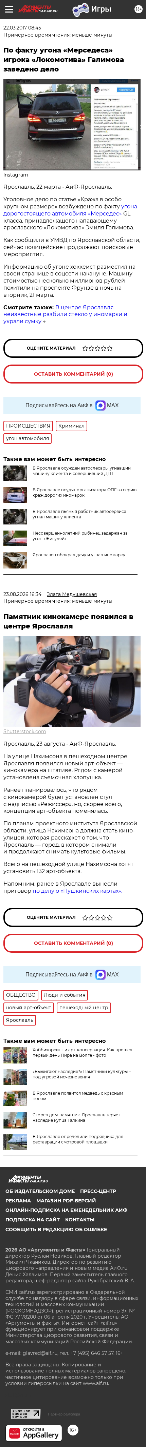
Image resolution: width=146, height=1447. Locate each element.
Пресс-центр (98, 1191)
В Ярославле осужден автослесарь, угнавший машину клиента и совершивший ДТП (82, 471)
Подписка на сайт (32, 1220)
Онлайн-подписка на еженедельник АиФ (66, 1210)
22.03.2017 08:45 (22, 28)
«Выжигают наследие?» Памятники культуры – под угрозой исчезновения (82, 1074)
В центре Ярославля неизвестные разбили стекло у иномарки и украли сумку (65, 314)
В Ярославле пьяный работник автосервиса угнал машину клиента (79, 514)
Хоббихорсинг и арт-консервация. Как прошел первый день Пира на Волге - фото (82, 1052)
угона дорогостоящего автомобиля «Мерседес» (70, 210)
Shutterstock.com (24, 731)
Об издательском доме (40, 1191)
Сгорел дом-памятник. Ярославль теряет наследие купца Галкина (76, 1117)
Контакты (79, 1220)
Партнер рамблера (64, 1414)
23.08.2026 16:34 (22, 594)
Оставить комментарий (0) (73, 374)
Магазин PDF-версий (66, 1201)
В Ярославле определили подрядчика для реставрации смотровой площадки (78, 1139)
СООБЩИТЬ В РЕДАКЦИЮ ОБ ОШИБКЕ (56, 1229)
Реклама (18, 1201)
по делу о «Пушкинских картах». (77, 891)
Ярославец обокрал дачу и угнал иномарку (79, 554)
